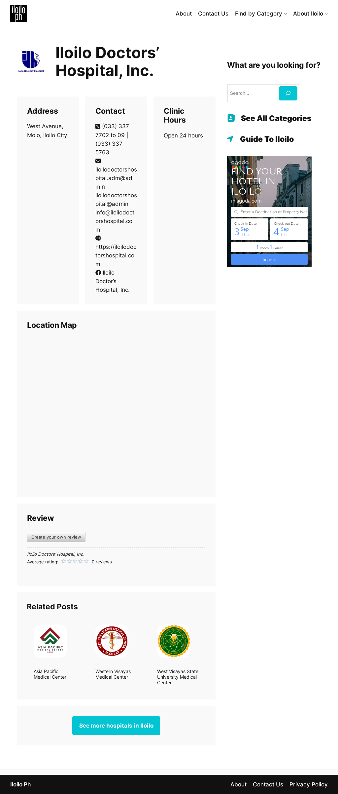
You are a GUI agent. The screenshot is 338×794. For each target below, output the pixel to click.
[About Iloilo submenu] (326, 13)
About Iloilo (308, 13)
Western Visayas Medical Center (113, 674)
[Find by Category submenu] (285, 13)
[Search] (288, 93)
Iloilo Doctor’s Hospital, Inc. (112, 281)
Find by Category (258, 13)
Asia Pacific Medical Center (50, 674)
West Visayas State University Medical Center (177, 677)
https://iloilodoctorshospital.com (115, 255)
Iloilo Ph (20, 784)
